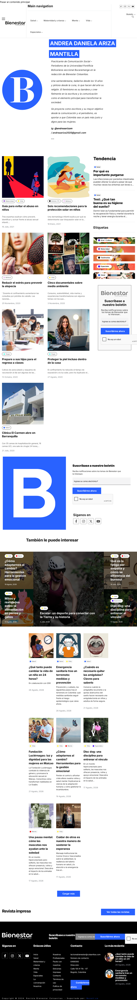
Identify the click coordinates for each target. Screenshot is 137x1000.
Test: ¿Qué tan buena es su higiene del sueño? (108, 202)
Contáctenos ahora (80, 984)
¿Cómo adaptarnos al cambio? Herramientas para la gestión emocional (15, 570)
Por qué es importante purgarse (108, 173)
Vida (88, 20)
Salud (33, 20)
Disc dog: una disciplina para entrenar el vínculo (121, 611)
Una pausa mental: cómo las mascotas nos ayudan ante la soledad (41, 845)
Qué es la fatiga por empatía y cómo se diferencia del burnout (120, 570)
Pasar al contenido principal (15, 2)
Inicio (35, 954)
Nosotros (37, 986)
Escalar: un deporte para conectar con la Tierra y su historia (67, 615)
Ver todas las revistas (118, 912)
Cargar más (68, 893)
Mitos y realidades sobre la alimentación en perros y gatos (14, 608)
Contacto (57, 975)
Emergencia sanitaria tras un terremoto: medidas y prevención (66, 675)
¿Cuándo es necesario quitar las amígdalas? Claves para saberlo (94, 675)
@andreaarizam (63, 128)
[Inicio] (13, 23)
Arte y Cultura (106, 240)
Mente (75, 20)
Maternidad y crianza (54, 20)
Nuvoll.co (92, 998)
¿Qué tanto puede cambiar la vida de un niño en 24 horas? (124, 958)
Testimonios (105, 258)
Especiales (35, 32)
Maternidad (105, 249)
